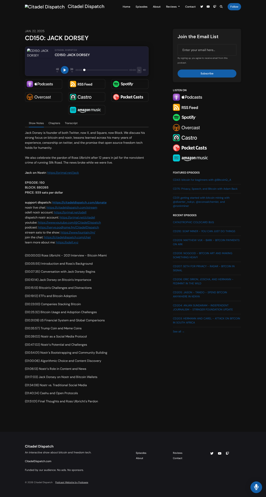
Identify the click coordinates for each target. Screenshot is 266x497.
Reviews (171, 6)
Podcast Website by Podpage (71, 482)
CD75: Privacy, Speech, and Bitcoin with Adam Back (205, 188)
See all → (179, 331)
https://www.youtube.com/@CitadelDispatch (69, 222)
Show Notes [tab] (36, 123)
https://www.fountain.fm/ (78, 232)
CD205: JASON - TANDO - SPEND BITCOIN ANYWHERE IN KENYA (200, 294)
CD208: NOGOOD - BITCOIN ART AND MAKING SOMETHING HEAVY (202, 255)
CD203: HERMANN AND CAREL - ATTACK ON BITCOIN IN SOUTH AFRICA (206, 320)
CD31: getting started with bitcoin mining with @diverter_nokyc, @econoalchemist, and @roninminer (201, 202)
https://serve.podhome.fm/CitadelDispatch (68, 227)
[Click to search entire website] (221, 6)
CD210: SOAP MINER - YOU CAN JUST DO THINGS (204, 231)
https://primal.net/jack (63, 173)
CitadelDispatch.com (38, 461)
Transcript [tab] (71, 123)
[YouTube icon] (220, 453)
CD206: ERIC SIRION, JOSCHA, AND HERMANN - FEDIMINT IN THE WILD (203, 281)
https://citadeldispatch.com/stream (72, 207)
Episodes (141, 6)
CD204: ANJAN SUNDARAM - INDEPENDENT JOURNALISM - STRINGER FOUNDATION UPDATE (203, 307)
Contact (190, 6)
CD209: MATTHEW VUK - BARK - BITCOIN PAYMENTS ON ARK (206, 242)
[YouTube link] (208, 6)
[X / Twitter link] (201, 6)
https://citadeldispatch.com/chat (67, 237)
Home (126, 6)
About (157, 6)
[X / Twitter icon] (212, 453)
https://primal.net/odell (70, 212)
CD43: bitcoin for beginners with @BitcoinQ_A (202, 180)
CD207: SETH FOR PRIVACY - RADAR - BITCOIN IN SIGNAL (204, 268)
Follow (234, 6)
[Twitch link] (214, 6)
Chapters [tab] (54, 123)
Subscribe (207, 73)
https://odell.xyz (67, 242)
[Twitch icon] (227, 453)
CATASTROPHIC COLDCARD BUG (193, 222)
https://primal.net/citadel (77, 217)
